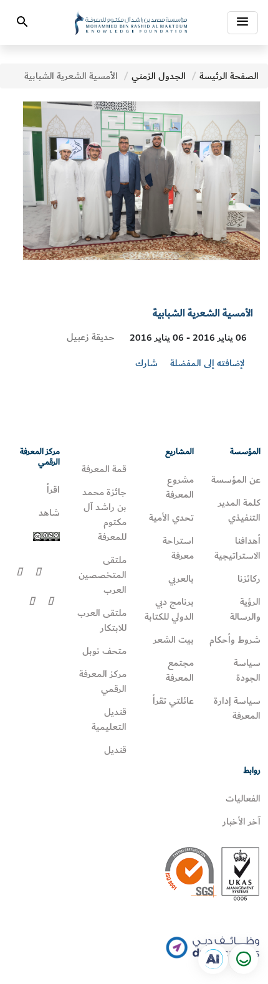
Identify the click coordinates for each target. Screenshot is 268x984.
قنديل (115, 750)
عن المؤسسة (236, 479)
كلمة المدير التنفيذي (239, 510)
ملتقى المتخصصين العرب (103, 575)
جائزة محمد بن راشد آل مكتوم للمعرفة (104, 514)
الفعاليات (243, 798)
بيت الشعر (173, 640)
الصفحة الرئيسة (229, 76)
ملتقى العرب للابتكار (102, 620)
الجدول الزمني (159, 76)
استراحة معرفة (178, 548)
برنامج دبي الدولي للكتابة (169, 609)
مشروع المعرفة (180, 487)
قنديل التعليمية (109, 719)
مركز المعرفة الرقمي (103, 681)
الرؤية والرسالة (245, 609)
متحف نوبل (104, 651)
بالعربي (181, 578)
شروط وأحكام (235, 640)
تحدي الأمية (171, 517)
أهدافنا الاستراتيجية (237, 548)
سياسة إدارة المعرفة (237, 708)
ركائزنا (249, 578)
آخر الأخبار (242, 821)
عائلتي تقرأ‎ (173, 701)
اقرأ (53, 489)
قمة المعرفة (104, 469)
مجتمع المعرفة (180, 670)
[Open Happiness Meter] (243, 959)
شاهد (49, 512)
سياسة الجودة (247, 670)
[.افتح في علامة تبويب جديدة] (213, 959)
